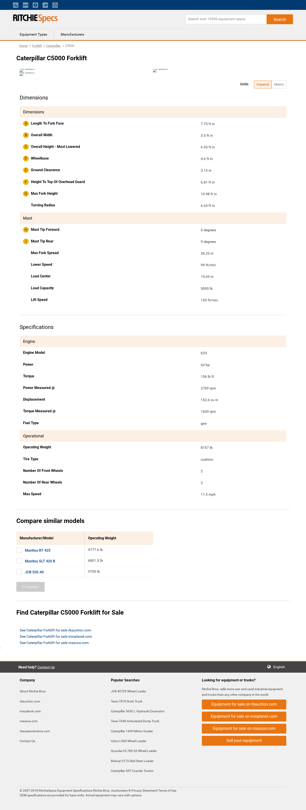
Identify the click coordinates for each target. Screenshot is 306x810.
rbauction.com (30, 701)
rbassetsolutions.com (35, 731)
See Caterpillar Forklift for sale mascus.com (54, 643)
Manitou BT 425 (37, 550)
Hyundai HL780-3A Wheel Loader (134, 751)
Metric (279, 84)
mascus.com (29, 721)
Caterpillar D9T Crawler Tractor (132, 771)
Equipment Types (33, 34)
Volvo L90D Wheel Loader (128, 741)
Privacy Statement (144, 790)
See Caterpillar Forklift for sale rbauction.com (55, 630)
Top (298, 803)
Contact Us (46, 667)
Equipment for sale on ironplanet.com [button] (244, 716)
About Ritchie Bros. (33, 691)
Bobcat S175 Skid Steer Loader (132, 761)
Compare (30, 586)
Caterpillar (53, 46)
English (280, 667)
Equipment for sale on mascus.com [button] (244, 728)
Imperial (262, 84)
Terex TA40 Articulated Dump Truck (135, 721)
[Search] (280, 19)
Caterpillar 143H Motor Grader (132, 731)
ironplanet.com (30, 711)
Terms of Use (167, 790)
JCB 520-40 (34, 572)
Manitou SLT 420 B (40, 561)
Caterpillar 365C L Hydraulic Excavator (137, 711)
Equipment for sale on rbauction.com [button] (244, 704)
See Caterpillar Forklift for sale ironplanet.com (56, 636)
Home (23, 46)
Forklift (37, 46)
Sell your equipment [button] (244, 740)
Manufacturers (72, 34)
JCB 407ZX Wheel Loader (128, 691)
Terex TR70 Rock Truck (126, 701)
